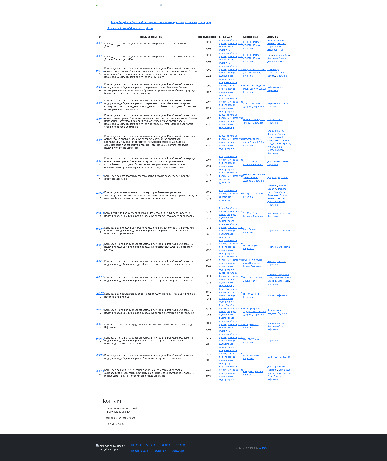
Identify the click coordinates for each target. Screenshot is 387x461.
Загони (279, 146)
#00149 (100, 70)
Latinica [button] (315, 6)
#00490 (100, 355)
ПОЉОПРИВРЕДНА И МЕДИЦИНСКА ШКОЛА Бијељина (255, 88)
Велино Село (274, 309)
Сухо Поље (284, 246)
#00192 (100, 103)
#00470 (100, 293)
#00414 (100, 245)
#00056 (100, 56)
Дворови (283, 103)
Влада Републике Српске (126, 22)
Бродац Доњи (274, 143)
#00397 (100, 228)
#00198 (100, 140)
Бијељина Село (281, 54)
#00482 (100, 338)
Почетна (227, 6)
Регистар (261, 6)
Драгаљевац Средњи (278, 161)
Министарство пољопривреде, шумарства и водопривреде (176, 22)
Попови (284, 195)
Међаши (285, 140)
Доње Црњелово (276, 201)
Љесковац (272, 216)
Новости (248, 6)
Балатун (271, 106)
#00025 (100, 43)
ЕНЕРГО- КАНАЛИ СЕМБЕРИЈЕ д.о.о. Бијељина (252, 45)
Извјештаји (302, 6)
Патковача (272, 195)
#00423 (100, 261)
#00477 (100, 324)
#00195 (100, 119)
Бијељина (113, 28)
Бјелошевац (273, 72)
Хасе (283, 130)
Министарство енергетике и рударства (231, 46)
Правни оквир (273, 6)
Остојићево (146, 28)
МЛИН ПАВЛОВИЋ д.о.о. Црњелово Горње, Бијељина (252, 263)
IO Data (263, 447)
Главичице (273, 69)
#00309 (100, 193)
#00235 (100, 161)
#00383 (100, 212)
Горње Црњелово (276, 43)
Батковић (278, 137)
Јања (269, 54)
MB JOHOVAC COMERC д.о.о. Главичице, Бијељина (254, 72)
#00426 (100, 277)
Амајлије (271, 313)
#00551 (100, 371)
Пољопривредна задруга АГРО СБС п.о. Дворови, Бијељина (254, 311)
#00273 (100, 175)
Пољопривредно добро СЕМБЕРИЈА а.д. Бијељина (254, 142)
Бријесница (273, 130)
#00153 (100, 86)
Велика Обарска (129, 28)
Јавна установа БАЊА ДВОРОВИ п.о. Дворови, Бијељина (254, 177)
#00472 (100, 309)
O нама (238, 6)
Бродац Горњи (274, 119)
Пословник (286, 6)
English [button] (327, 6)
